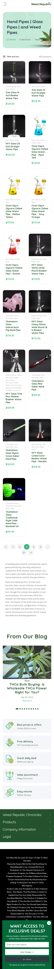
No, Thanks (27, 959)
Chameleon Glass (12, 315)
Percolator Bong (12, 383)
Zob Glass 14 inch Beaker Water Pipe (12, 95)
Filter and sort (13, 56)
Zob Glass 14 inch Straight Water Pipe (38, 93)
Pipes (13, 89)
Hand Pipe (9, 318)
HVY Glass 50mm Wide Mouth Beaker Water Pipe (39, 269)
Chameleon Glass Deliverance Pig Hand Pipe (13, 325)
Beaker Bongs (11, 86)
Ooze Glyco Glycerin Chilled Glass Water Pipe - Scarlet (14, 269)
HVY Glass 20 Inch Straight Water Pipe (13, 146)
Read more (27, 700)
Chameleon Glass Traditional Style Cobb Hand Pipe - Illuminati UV (12, 519)
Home (13, 39)
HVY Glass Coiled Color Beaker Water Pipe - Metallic (39, 457)
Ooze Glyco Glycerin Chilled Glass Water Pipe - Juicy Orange (40, 211)
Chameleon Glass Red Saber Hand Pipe (38, 385)
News (27, 680)
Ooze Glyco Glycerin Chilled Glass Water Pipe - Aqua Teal (40, 152)
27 (24, 552)
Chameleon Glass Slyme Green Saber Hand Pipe (12, 454)
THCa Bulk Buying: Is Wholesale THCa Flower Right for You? (27, 688)
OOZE (34, 143)
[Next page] (31, 552)
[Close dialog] (49, 923)
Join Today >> (27, 952)
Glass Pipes (36, 86)
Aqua (33, 140)
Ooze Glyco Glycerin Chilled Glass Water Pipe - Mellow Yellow (14, 211)
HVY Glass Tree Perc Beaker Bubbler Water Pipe (14, 398)
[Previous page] (6, 547)
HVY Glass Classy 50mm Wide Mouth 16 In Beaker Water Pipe (39, 327)
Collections (25, 39)
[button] (17, 708)
